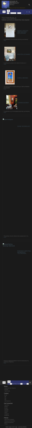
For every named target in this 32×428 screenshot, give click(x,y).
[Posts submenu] (28, 384)
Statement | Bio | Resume (10, 388)
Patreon (6, 406)
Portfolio (6, 389)
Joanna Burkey (23, 102)
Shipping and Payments (9, 421)
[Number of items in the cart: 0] (29, 12)
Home (22, 14)
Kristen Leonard (23, 54)
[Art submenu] (11, 384)
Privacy (6, 423)
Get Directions (7, 401)
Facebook (6, 415)
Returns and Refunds (9, 422)
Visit (5, 399)
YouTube (6, 409)
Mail (5, 398)
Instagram (6, 413)
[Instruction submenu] (21, 384)
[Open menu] (4, 12)
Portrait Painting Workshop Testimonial (24, 252)
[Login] (27, 12)
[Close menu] (8, 11)
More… (5, 40)
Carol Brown (22, 78)
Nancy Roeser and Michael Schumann (22, 32)
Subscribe (6, 405)
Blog (24, 14)
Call (5, 396)
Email (5, 395)
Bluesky (6, 408)
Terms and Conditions (9, 419)
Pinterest (6, 411)
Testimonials (7, 391)
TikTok (5, 412)
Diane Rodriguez (23, 126)
